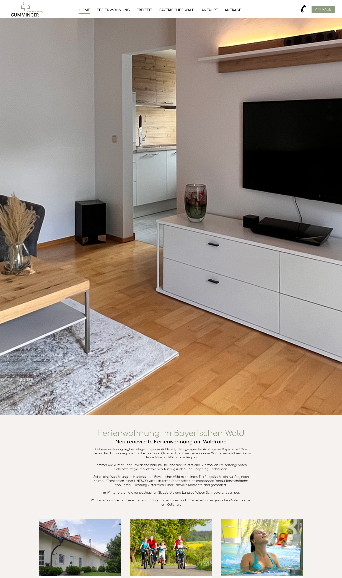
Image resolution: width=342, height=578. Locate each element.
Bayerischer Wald (177, 10)
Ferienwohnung (113, 10)
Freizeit (144, 10)
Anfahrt (209, 10)
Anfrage (233, 10)
